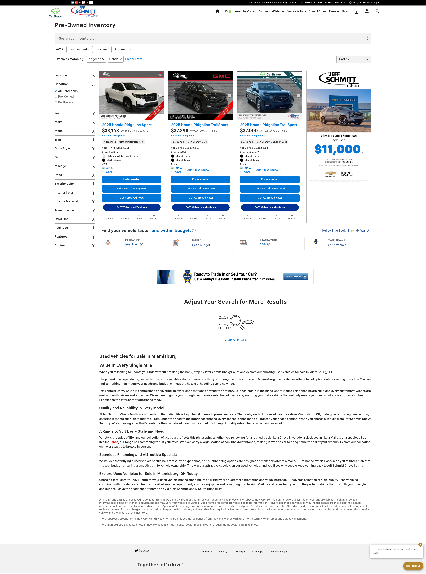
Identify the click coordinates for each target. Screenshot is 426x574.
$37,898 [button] (194, 131)
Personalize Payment (113, 135)
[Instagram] (83, 2)
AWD (60, 49)
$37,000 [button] (263, 131)
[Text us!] (413, 567)
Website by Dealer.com (142, 551)
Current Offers (317, 11)
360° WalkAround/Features (132, 207)
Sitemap (257, 552)
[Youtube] (76, 2)
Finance (334, 11)
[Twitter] (87, 2)
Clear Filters (133, 59)
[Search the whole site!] (377, 11)
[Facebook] (72, 2)
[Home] (55, 12)
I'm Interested (131, 179)
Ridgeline (94, 59)
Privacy (239, 552)
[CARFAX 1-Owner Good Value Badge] (177, 170)
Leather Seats (80, 49)
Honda (113, 59)
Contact (205, 552)
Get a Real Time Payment (132, 188)
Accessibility (278, 552)
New (237, 11)
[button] (131, 142)
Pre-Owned (249, 11)
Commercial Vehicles (271, 11)
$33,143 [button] (125, 131)
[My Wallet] (356, 11)
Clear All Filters (235, 339)
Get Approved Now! (132, 198)
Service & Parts (296, 11)
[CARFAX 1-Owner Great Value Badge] (108, 170)
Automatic (122, 49)
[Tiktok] (80, 2)
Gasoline (102, 49)
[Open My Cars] (366, 11)
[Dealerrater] (91, 2)
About (345, 11)
